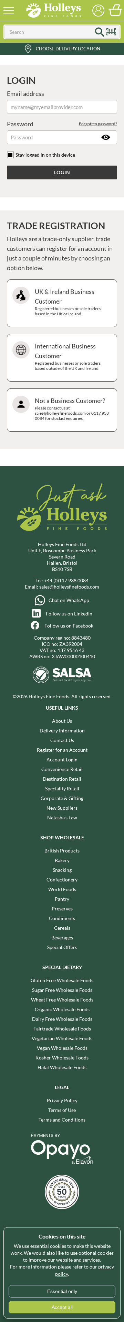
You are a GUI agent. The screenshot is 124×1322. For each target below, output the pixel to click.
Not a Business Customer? (72, 409)
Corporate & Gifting (62, 798)
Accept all (62, 1307)
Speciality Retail (62, 788)
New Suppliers (62, 808)
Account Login (62, 759)
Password (62, 124)
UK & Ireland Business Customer (68, 302)
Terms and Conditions (62, 1120)
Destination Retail (62, 779)
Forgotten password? (98, 123)
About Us (62, 721)
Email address (25, 93)
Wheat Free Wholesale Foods (62, 1000)
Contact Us (62, 740)
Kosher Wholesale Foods (62, 1057)
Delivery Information (62, 730)
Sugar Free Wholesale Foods (62, 990)
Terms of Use (62, 1110)
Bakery (62, 860)
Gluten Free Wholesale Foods (62, 980)
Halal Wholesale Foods (62, 1067)
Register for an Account (62, 750)
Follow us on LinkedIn (69, 613)
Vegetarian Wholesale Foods (62, 1038)
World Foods (62, 889)
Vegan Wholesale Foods (62, 1048)
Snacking (62, 870)
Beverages (62, 937)
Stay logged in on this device (45, 155)
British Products (62, 851)
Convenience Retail (62, 769)
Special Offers (62, 947)
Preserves (62, 908)
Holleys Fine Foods (53, 10)
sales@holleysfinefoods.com (69, 587)
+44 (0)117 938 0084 (66, 580)
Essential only (62, 1291)
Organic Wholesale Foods (62, 1009)
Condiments (62, 918)
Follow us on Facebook (68, 626)
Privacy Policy (62, 1100)
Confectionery (62, 879)
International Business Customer (68, 356)
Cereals (62, 928)
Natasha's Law (62, 817)
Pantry (62, 899)
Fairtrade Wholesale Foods (62, 1029)
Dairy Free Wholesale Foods (62, 1019)
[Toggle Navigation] (8, 10)
